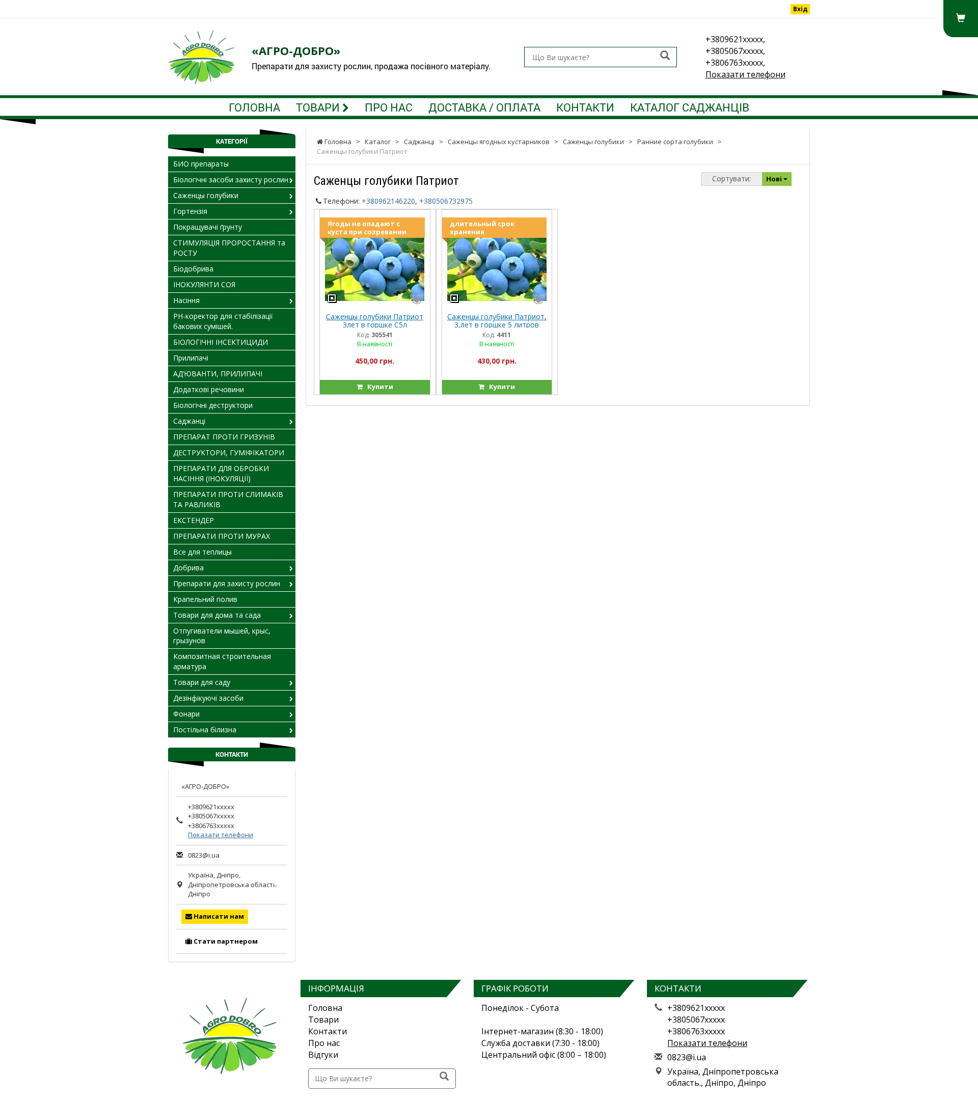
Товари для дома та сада (217, 615)
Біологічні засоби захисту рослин (230, 179)
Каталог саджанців (689, 107)
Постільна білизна (204, 729)
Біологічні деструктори (213, 405)
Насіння (186, 300)
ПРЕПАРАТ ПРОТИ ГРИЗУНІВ (224, 437)
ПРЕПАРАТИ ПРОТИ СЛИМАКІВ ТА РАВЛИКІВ (228, 499)
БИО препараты (201, 164)
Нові (774, 178)
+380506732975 (446, 201)
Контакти (585, 107)
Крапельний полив (205, 599)
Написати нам (218, 916)
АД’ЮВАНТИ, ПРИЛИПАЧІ (217, 373)
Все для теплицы (202, 552)
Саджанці (189, 421)
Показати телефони (745, 74)
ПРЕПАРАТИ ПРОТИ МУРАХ (221, 536)
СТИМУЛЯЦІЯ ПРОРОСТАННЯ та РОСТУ (229, 248)
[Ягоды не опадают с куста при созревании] (374, 260)
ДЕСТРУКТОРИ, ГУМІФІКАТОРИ (228, 452)
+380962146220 (388, 201)
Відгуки (323, 1054)
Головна (254, 107)
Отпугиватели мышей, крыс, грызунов (221, 636)
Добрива (188, 567)
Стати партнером (225, 941)
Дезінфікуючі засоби (208, 698)
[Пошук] (665, 56)
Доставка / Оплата (484, 107)
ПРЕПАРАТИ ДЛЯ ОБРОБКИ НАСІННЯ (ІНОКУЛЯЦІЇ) (221, 473)
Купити (378, 386)
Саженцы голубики (205, 195)
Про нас (389, 107)
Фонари (186, 714)
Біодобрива (193, 268)
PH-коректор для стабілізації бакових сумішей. (223, 321)
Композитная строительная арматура (222, 661)
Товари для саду (201, 682)
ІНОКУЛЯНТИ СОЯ (204, 284)
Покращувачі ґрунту (207, 227)
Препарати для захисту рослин (226, 583)
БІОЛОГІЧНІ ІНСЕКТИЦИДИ (220, 342)
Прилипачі (190, 358)
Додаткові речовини (208, 389)
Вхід (800, 9)
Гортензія (190, 211)
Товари (319, 107)
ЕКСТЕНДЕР (193, 520)
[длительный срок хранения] (497, 260)
